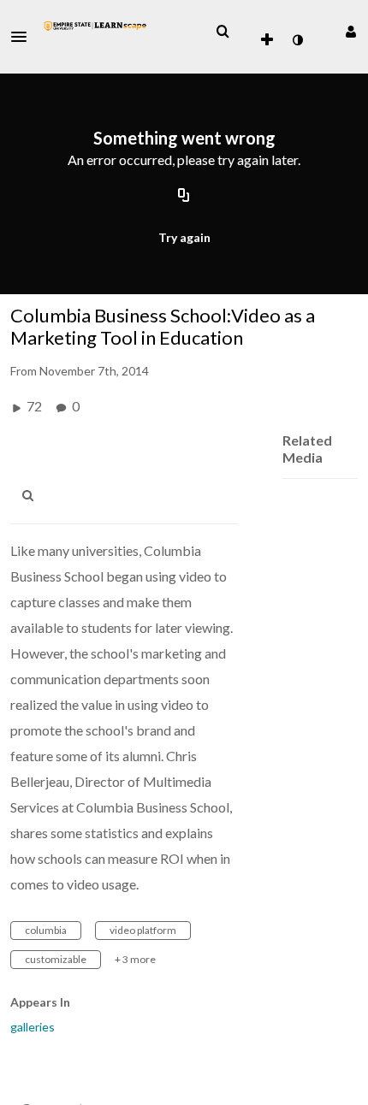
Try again (184, 237)
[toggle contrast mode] (297, 40)
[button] (24, 37)
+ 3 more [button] (135, 959)
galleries (32, 1026)
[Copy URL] (184, 196)
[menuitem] (222, 31)
